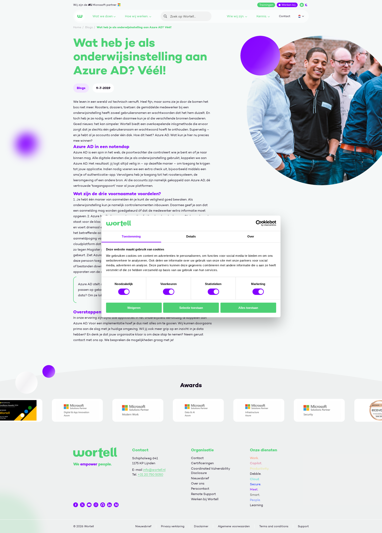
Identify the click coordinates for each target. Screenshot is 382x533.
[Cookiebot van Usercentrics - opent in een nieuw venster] (258, 223)
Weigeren (133, 307)
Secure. (255, 484)
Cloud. (255, 479)
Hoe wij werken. (136, 16)
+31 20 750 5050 (150, 474)
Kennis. (261, 16)
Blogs (81, 88)
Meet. (254, 489)
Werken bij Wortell (204, 499)
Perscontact (200, 488)
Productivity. (259, 468)
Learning (256, 505)
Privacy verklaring (172, 526)
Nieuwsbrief (200, 478)
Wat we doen (103, 16)
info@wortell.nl (154, 470)
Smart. (255, 495)
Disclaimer (201, 526)
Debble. (255, 474)
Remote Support (203, 494)
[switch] (168, 292)
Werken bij (289, 5)
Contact (284, 16)
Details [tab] (191, 236)
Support (303, 526)
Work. (254, 458)
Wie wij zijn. (235, 16)
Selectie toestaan (191, 307)
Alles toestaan (248, 307)
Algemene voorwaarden (234, 526)
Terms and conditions (273, 526)
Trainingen (266, 5)
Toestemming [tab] (131, 236)
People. (255, 500)
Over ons (197, 483)
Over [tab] (250, 236)
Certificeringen (202, 463)
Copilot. (256, 463)
